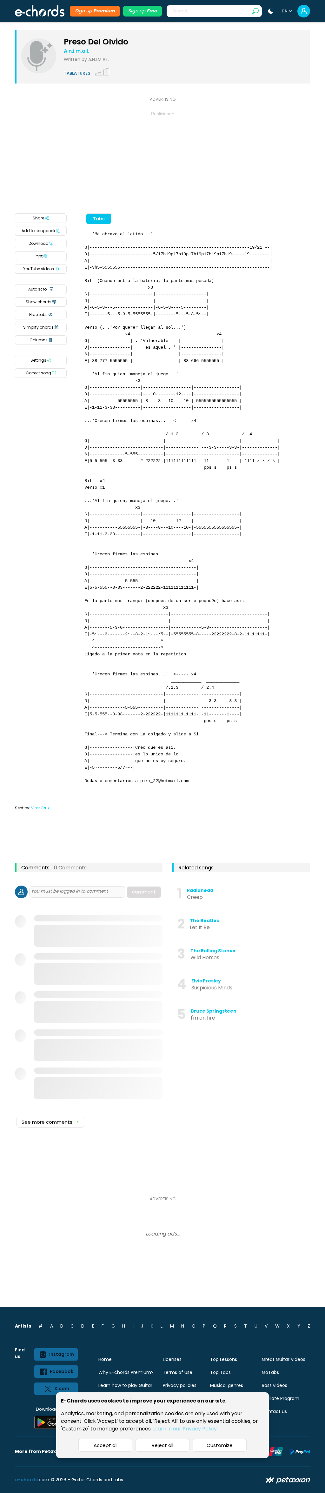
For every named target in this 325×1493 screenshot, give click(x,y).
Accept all (105, 1445)
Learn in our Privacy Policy (184, 1428)
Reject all (162, 1445)
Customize (220, 1445)
